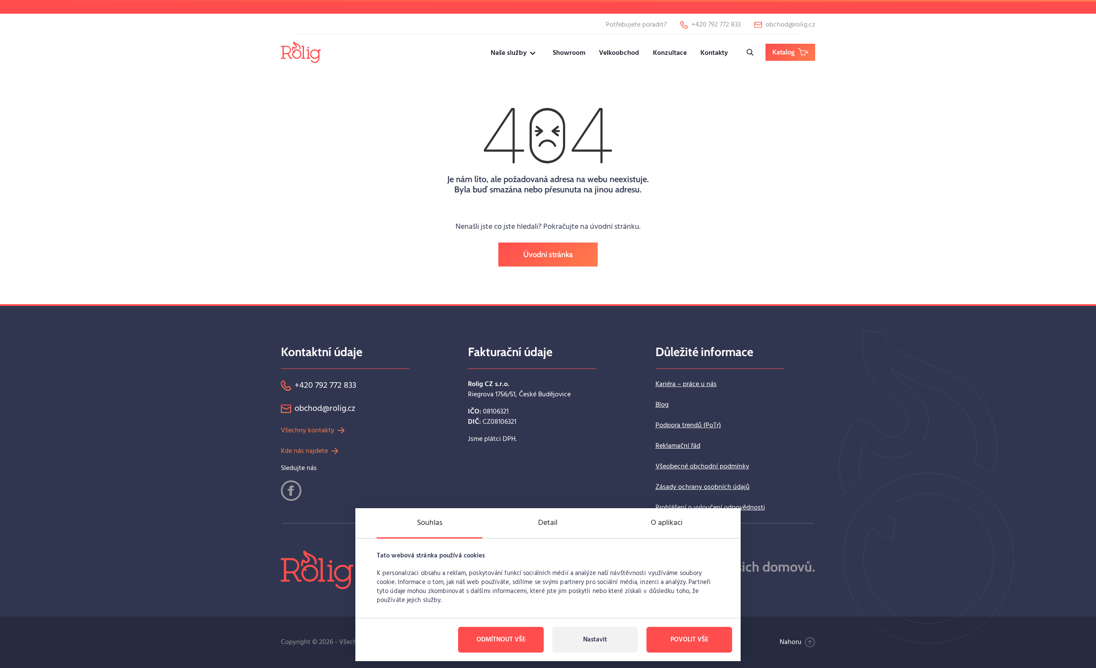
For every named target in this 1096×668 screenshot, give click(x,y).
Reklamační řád (677, 446)
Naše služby (509, 53)
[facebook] (291, 490)
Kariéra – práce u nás (686, 384)
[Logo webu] (301, 52)
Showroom (569, 53)
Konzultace (670, 53)
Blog (662, 404)
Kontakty (714, 53)
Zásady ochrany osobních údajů (702, 487)
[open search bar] (750, 52)
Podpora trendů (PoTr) (688, 425)
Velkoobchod (619, 53)
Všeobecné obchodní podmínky (702, 466)
